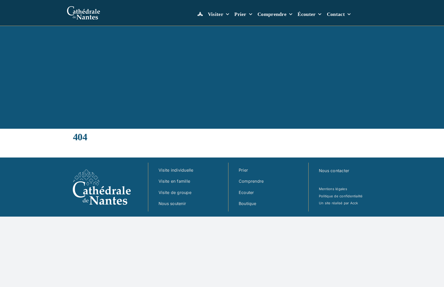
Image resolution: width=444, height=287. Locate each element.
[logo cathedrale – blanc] (102, 166)
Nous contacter (334, 170)
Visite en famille (174, 181)
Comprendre (251, 181)
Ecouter (246, 192)
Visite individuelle (176, 170)
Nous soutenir (172, 203)
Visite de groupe (175, 192)
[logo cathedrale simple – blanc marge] (83, 5)
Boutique (247, 203)
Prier (243, 170)
